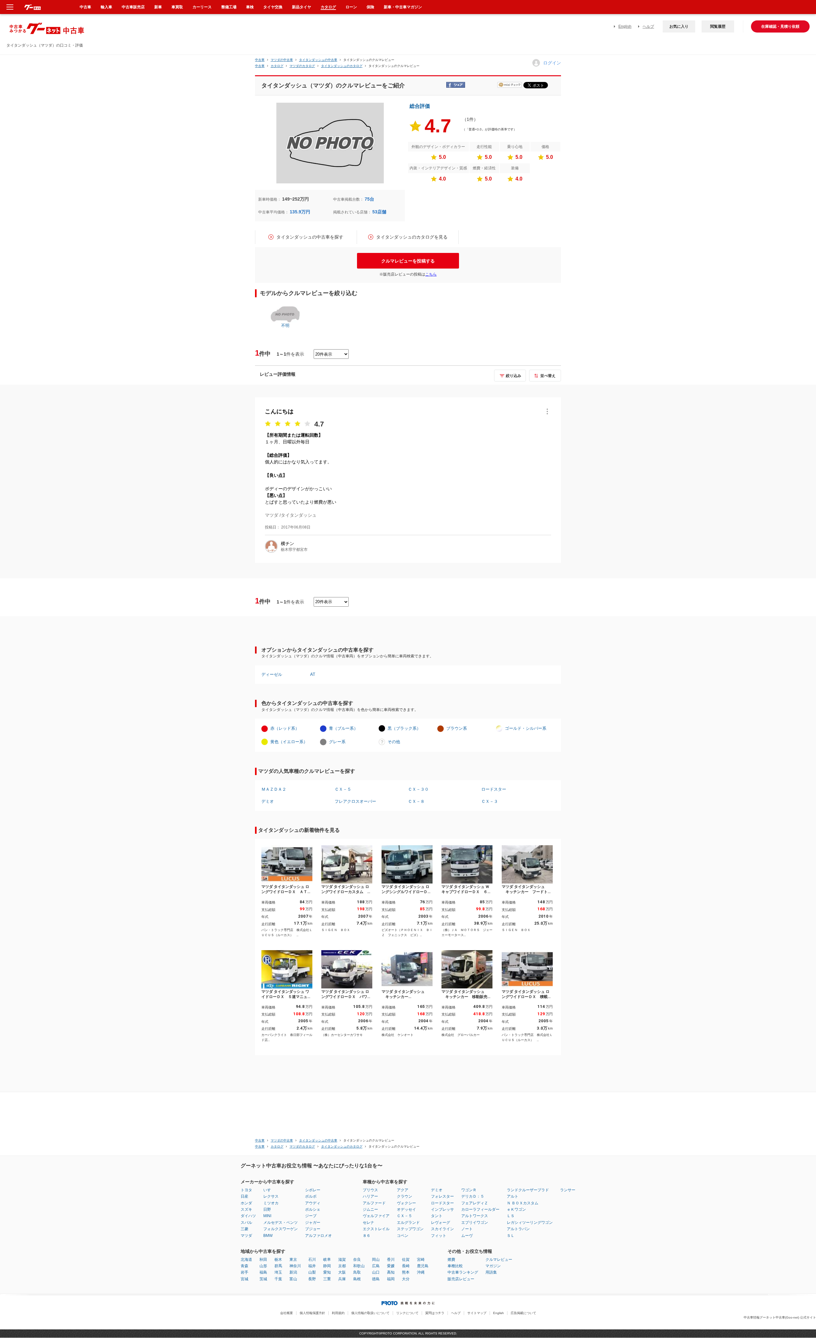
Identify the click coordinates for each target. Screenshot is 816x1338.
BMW (268, 1235)
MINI (267, 1216)
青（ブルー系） (343, 728)
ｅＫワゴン (516, 1209)
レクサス (271, 1196)
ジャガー (312, 1222)
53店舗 (379, 211)
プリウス (370, 1190)
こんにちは (279, 411)
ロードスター (493, 789)
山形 (263, 1266)
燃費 (451, 1259)
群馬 (278, 1266)
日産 (244, 1196)
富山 (293, 1279)
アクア (402, 1190)
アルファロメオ (318, 1235)
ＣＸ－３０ (418, 789)
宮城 (244, 1279)
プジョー (312, 1229)
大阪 (342, 1272)
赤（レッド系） (284, 728)
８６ (366, 1235)
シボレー (312, 1190)
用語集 (491, 1272)
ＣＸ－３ (489, 801)
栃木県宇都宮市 (294, 549)
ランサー (567, 1190)
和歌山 (359, 1266)
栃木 (278, 1259)
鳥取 (357, 1272)
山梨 (312, 1272)
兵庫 (342, 1279)
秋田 (263, 1259)
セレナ (368, 1222)
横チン (287, 543)
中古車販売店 (133, 7)
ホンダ (246, 1203)
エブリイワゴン (474, 1222)
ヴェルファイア (376, 1216)
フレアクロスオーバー (355, 801)
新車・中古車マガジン (403, 7)
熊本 (406, 1272)
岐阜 (327, 1259)
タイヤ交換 (272, 7)
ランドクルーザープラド (528, 1190)
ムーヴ (467, 1235)
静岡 (327, 1266)
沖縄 (421, 1272)
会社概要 (286, 1313)
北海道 (246, 1259)
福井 (312, 1266)
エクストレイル (376, 1229)
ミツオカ (271, 1203)
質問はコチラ (434, 1313)
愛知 (327, 1272)
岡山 (376, 1259)
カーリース (202, 7)
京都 (342, 1266)
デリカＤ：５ (472, 1196)
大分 (406, 1279)
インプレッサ (442, 1209)
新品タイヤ (301, 7)
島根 (357, 1279)
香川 (391, 1259)
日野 (267, 1209)
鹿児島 (422, 1266)
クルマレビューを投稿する (408, 260)
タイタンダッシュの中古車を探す (309, 237)
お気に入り (678, 26)
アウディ (312, 1203)
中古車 (260, 60)
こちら (431, 274)
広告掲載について (523, 1313)
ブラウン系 (456, 728)
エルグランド (408, 1222)
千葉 (278, 1279)
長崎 (406, 1266)
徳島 (376, 1279)
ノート (467, 1229)
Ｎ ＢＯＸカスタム (522, 1203)
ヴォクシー (406, 1203)
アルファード (374, 1203)
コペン (402, 1235)
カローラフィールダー (480, 1209)
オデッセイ (406, 1209)
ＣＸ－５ (343, 789)
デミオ (267, 801)
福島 (263, 1272)
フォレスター (442, 1196)
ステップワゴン (410, 1229)
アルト (512, 1196)
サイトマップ (476, 1313)
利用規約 (338, 1313)
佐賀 (406, 1259)
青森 (244, 1266)
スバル (246, 1222)
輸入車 (106, 7)
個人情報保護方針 (312, 1313)
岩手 (244, 1272)
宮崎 (421, 1259)
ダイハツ (248, 1216)
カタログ (328, 7)
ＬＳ (510, 1216)
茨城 (263, 1279)
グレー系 (337, 741)
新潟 (293, 1272)
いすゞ (269, 1190)
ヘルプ (648, 26)
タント (436, 1216)
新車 (158, 7)
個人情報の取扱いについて (370, 1313)
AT (312, 674)
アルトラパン (518, 1229)
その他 (394, 741)
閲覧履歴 (717, 26)
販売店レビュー (461, 1279)
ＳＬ (510, 1235)
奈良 (357, 1259)
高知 (391, 1272)
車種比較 (455, 1266)
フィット (438, 1235)
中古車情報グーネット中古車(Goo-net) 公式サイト (780, 1317)
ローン (351, 7)
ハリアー (370, 1196)
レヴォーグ (440, 1222)
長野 (312, 1279)
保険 (370, 7)
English (624, 26)
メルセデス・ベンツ (280, 1222)
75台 (369, 199)
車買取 (177, 7)
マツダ (246, 1235)
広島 (376, 1266)
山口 (376, 1272)
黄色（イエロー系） (289, 741)
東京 (293, 1259)
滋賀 (342, 1259)
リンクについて (407, 1313)
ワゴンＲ (469, 1190)
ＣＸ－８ (416, 801)
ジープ (311, 1216)
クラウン (404, 1196)
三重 (327, 1279)
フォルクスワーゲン (280, 1229)
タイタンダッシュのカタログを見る (412, 237)
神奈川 (295, 1266)
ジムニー (370, 1209)
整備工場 (229, 7)
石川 (312, 1259)
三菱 (244, 1229)
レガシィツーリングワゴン (530, 1222)
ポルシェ (312, 1209)
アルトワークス (474, 1216)
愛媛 (391, 1266)
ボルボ (311, 1196)
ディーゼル (271, 674)
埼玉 (278, 1272)
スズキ (246, 1209)
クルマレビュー (498, 1259)
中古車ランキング (463, 1272)
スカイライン (442, 1229)
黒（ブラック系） (404, 728)
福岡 (391, 1279)
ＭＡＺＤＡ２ (273, 789)
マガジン (493, 1266)
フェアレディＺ (474, 1203)
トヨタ (246, 1190)
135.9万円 (300, 211)
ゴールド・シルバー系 (525, 728)
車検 (250, 7)
